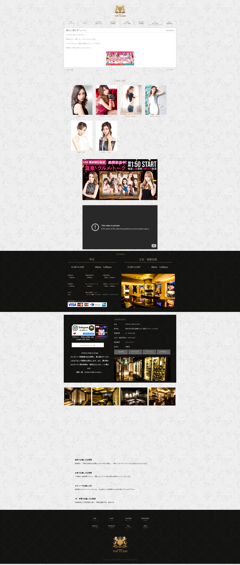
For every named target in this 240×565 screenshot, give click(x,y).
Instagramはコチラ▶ (87, 345)
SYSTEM (128, 519)
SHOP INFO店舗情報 (113, 22)
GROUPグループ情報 (127, 22)
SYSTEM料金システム (99, 22)
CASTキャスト (85, 22)
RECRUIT (111, 526)
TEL (128, 526)
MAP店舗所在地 (169, 22)
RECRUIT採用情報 (141, 22)
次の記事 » (170, 69)
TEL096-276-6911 (155, 22)
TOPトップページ (71, 22)
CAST (111, 519)
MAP (145, 526)
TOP (94, 519)
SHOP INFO (145, 519)
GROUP (94, 526)
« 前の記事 (69, 69)
